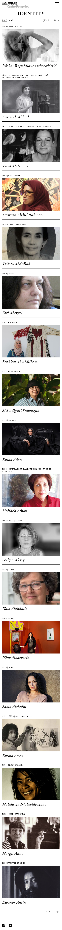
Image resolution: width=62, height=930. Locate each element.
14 (55, 20)
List (4, 20)
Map (11, 20)
